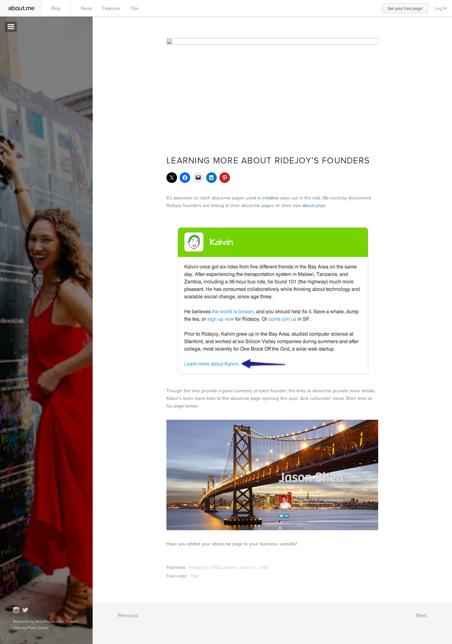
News (86, 8)
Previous (128, 615)
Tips (134, 8)
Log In (440, 8)
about (308, 205)
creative (270, 197)
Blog (56, 8)
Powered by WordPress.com (38, 621)
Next (421, 615)
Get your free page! (405, 8)
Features (111, 8)
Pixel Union (38, 627)
